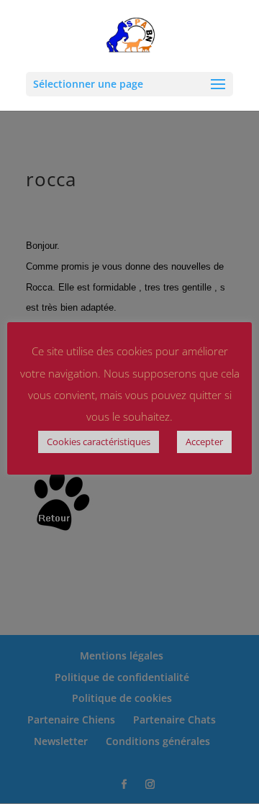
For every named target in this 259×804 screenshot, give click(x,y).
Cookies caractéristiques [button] (98, 441)
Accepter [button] (204, 441)
